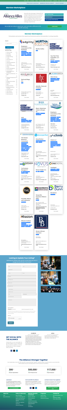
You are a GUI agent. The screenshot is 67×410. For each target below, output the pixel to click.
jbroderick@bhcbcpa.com (40, 125)
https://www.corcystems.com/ (26, 179)
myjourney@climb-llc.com (55, 154)
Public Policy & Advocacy (33, 3)
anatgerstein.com (25, 127)
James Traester (38, 91)
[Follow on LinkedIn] (17, 351)
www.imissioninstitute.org (26, 245)
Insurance (58, 78)
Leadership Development (25, 52)
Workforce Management (28, 55)
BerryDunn (54, 192)
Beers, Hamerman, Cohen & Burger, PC (41, 110)
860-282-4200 (38, 178)
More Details (26, 69)
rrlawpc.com (23, 95)
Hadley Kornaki (24, 62)
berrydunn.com (54, 209)
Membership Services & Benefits (47, 3)
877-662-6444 (53, 126)
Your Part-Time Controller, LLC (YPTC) (55, 57)
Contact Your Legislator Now (53, 388)
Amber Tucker (23, 205)
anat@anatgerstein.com (25, 125)
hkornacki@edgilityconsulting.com (26, 64)
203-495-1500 (23, 155)
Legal (37, 50)
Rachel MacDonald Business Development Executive (55, 174)
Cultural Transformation (25, 120)
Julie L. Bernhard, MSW (40, 202)
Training (23, 55)
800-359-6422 (38, 205)
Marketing (30, 120)
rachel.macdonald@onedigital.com (56, 177)
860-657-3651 (23, 207)
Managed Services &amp (54, 62)
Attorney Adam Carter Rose (26, 91)
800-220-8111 (38, 154)
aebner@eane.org (54, 125)
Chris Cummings (24, 175)
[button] (11, 52)
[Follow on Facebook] (11, 351)
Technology (52, 81)
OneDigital (53, 167)
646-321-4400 (23, 126)
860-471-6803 (53, 155)
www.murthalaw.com (40, 67)
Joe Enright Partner (52, 91)
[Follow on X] (14, 351)
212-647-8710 (53, 65)
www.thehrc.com (24, 156)
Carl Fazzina (38, 176)
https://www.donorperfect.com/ (41, 156)
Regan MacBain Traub (25, 153)
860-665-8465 (38, 242)
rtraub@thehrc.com (24, 154)
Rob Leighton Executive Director (24, 240)
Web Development (28, 226)
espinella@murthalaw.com (40, 64)
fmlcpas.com (23, 209)
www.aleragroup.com (55, 95)
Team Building (58, 119)
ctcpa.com (38, 95)
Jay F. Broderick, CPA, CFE (40, 124)
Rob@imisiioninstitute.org (25, 241)
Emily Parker (53, 204)
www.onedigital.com (55, 179)
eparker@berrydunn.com (55, 205)
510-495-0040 (23, 65)
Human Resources (24, 51)
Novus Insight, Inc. (41, 169)
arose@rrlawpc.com (24, 92)
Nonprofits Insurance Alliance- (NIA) (41, 196)
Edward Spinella (38, 63)
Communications (24, 223)
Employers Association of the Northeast (26, 48)
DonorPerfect (39, 139)
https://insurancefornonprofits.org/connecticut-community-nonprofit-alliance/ (41, 208)
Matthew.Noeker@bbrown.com (41, 241)
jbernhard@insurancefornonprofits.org (41, 204)
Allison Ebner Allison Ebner (53, 124)
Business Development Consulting (26, 222)
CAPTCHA (9, 315)
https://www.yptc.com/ (55, 67)
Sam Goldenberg (39, 151)
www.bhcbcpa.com (39, 127)
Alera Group (54, 77)
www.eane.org (53, 127)
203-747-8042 (23, 242)
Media (38, 171)
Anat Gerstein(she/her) (25, 124)
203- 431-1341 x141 (24, 177)
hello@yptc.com (53, 64)
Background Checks (53, 117)
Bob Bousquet (53, 151)
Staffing (30, 52)
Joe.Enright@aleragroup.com (56, 92)
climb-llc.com (53, 156)
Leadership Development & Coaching (26, 146)
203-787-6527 (38, 126)
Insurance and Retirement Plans (55, 79)
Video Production (29, 121)
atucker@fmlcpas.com (25, 206)
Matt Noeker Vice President (38, 237)
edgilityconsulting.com (26, 67)
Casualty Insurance (53, 78)
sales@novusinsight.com (40, 177)
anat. (22, 117)
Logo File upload (11, 307)
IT (36, 171)
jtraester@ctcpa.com (39, 92)
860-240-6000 (38, 65)
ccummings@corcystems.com (26, 176)
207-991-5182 (53, 207)
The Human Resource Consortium (24, 139)
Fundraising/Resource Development (40, 140)
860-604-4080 (53, 178)
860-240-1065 (23, 93)
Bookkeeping (37, 113)
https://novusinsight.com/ (41, 179)
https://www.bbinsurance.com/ (41, 245)
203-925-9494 (38, 93)
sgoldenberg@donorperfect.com (41, 153)
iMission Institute (26, 221)
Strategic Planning (38, 114)
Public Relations (24, 121)
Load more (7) (9, 47)
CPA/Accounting (38, 89)
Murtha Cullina (40, 49)
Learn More (55, 26)
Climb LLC (53, 140)
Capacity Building (59, 3)
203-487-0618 (53, 93)
